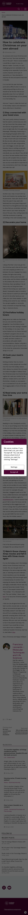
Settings (14, 467)
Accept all (14, 472)
